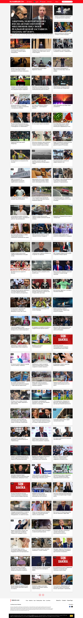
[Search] (71, 1)
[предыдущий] (40, 595)
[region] (41, 616)
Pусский (43, 1)
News (44, 600)
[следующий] (43, 595)
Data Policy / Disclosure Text (35, 616)
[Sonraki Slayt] (51, 20)
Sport (35, 600)
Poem (27, 600)
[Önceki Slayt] (12, 20)
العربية (36, 1)
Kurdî (50, 1)
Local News (48, 600)
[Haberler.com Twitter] (72, 607)
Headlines (31, 600)
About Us (58, 600)
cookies (32, 615)
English (30, 1)
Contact (64, 600)
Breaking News (39, 600)
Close (71, 615)
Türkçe (56, 1)
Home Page (70, 600)
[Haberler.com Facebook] (70, 607)
